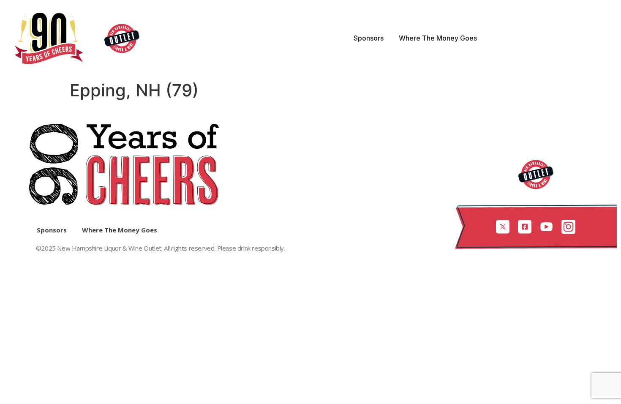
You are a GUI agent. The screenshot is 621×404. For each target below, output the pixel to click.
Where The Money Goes (438, 38)
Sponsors (369, 38)
